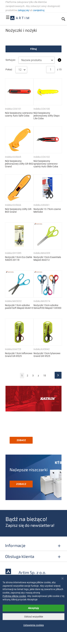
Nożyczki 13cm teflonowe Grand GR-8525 (18, 354)
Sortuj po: (10, 60)
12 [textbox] (19, 69)
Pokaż (9, 69)
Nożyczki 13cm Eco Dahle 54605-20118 (18, 258)
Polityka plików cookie (14, 596)
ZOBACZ (21, 440)
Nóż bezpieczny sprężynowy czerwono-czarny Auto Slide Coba (46, 164)
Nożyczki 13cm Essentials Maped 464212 (47, 258)
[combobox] (21, 69)
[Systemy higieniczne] (33, 399)
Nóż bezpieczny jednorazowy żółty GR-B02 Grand (19, 164)
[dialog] (33, 603)
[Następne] (58, 375)
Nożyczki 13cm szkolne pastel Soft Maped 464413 (19, 306)
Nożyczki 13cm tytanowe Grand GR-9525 (47, 354)
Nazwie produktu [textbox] (31, 60)
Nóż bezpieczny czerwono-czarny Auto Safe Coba (19, 114)
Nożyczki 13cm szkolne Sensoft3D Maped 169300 (47, 306)
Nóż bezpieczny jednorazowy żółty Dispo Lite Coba (47, 116)
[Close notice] (62, 578)
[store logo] (19, 18)
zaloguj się (23, 10)
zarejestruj (38, 10)
